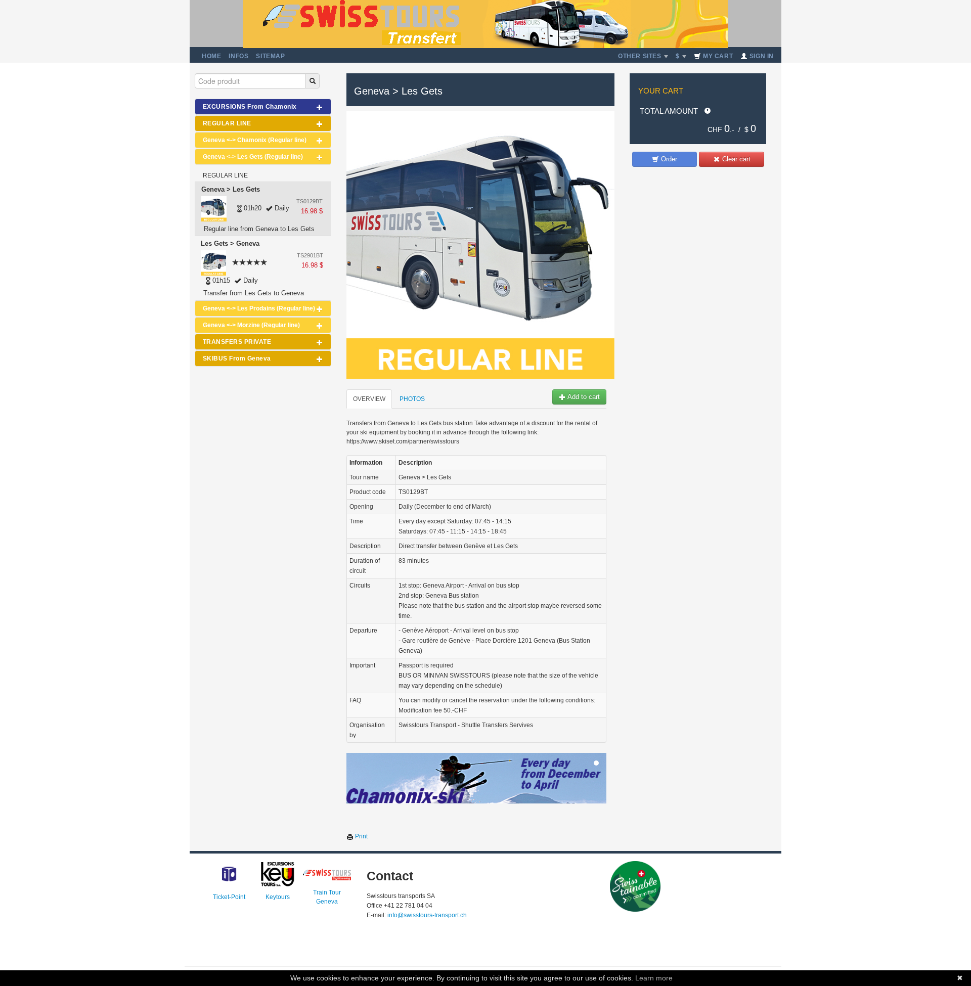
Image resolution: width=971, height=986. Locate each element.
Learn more (654, 978)
